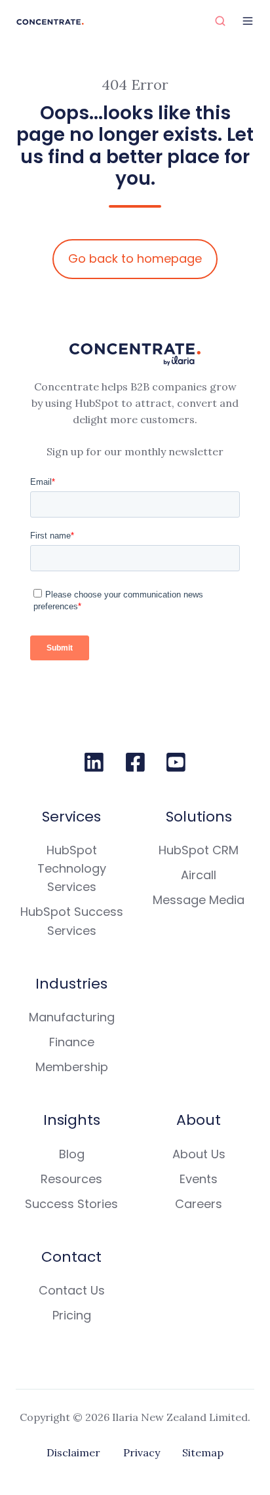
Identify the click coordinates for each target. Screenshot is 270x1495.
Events (199, 1179)
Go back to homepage (135, 258)
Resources (71, 1179)
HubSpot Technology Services (71, 868)
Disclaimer (73, 1452)
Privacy (141, 1452)
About (198, 1120)
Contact (71, 1257)
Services (71, 816)
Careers (198, 1204)
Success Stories (71, 1204)
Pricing (71, 1315)
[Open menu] (247, 21)
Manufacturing (72, 1017)
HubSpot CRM (199, 850)
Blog (72, 1154)
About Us (198, 1154)
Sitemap (202, 1452)
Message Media (198, 900)
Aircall (198, 875)
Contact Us (72, 1290)
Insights (71, 1120)
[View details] (94, 762)
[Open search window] (220, 21)
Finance (71, 1042)
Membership (71, 1067)
